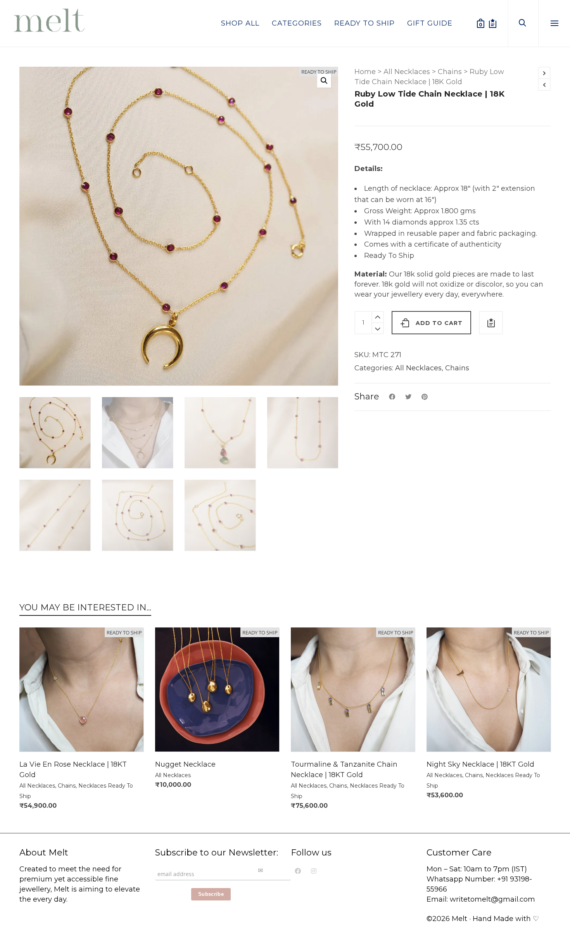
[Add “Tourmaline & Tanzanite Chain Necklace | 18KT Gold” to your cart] (309, 734)
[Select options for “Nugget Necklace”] (173, 734)
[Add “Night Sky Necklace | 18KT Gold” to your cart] (444, 734)
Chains (450, 71)
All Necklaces (406, 71)
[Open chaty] (556, 907)
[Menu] (554, 24)
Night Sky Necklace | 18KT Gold (480, 764)
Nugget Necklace (185, 764)
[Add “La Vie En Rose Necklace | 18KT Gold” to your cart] (37, 734)
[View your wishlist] (492, 23)
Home (365, 71)
